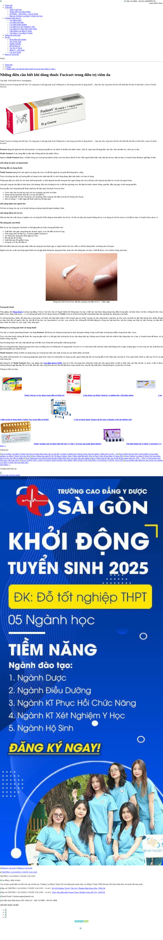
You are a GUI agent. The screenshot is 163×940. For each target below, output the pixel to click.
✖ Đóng (99, 464)
